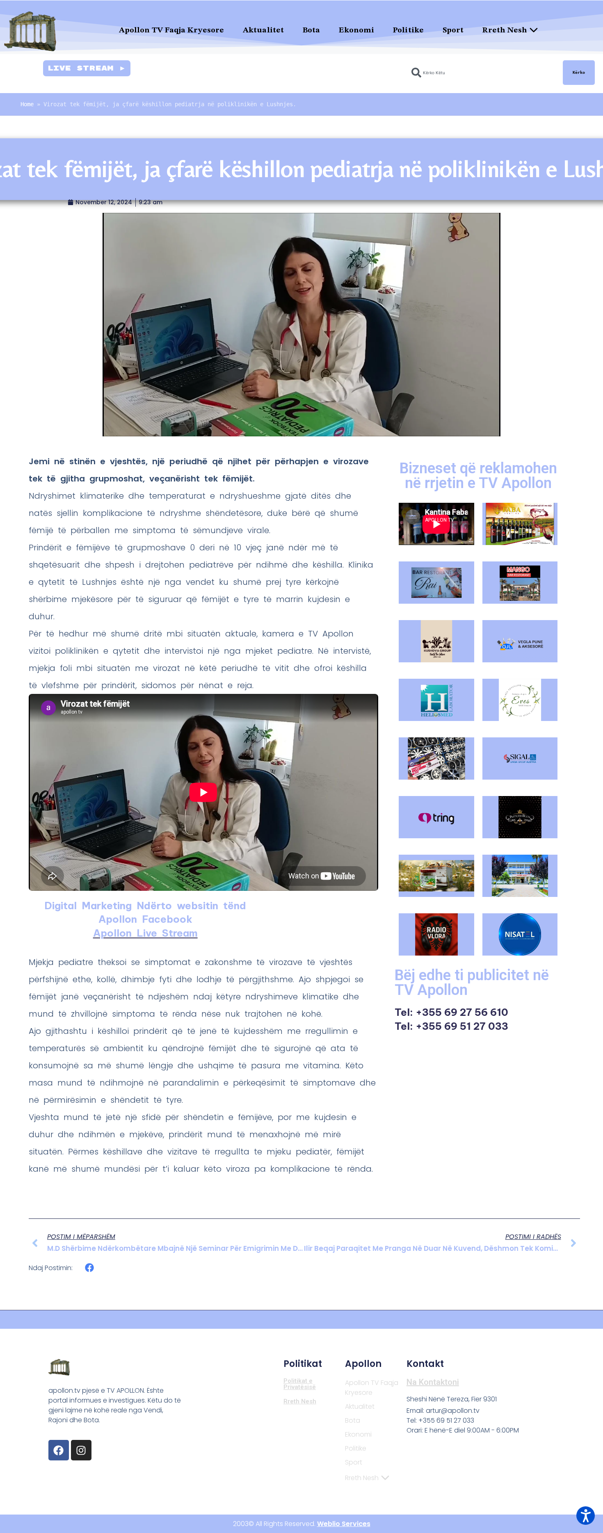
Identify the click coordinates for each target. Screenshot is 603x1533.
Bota (311, 30)
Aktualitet (263, 30)
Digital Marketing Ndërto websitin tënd (145, 905)
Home (27, 104)
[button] (89, 1268)
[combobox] (482, 72)
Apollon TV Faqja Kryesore (171, 30)
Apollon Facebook (145, 919)
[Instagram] (81, 1450)
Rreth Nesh (504, 30)
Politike (408, 30)
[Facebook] (58, 1450)
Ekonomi (356, 30)
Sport (453, 30)
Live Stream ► (87, 68)
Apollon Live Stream (145, 933)
